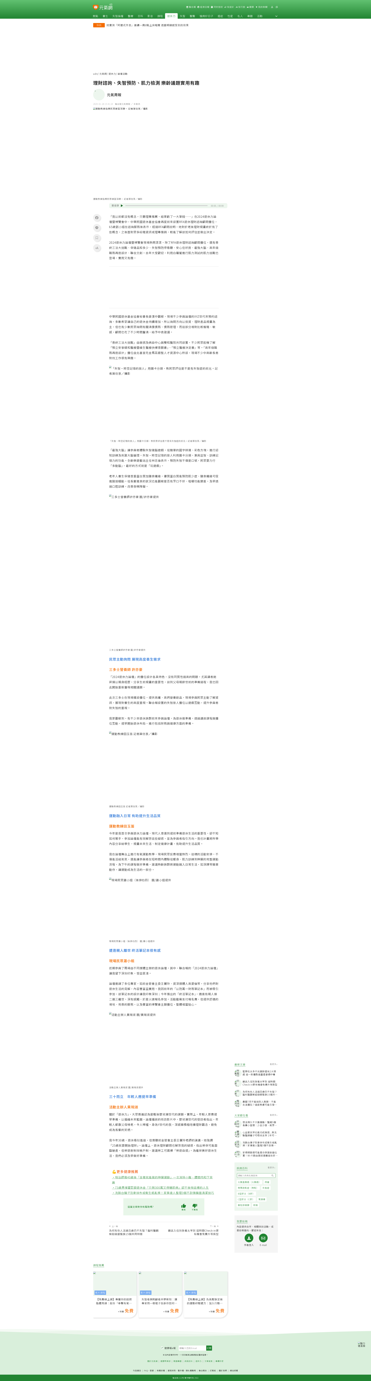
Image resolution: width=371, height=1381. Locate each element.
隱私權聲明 (191, 1370)
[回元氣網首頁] (105, 7)
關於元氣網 (152, 1361)
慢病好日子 (206, 16)
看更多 (273, 1064)
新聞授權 (161, 1371)
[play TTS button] (122, 205)
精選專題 (177, 1361)
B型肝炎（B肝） (246, 1193)
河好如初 (218, 7)
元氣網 (103, 73)
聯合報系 (203, 1371)
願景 (251, 7)
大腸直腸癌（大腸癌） (249, 1182)
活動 (260, 16)
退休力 (171, 16)
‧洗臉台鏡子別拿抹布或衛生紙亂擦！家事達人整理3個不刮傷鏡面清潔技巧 (163, 1193)
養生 (105, 16)
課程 (160, 16)
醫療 (130, 16)
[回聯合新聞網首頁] (96, 7)
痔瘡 (267, 1182)
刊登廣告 (137, 1371)
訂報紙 (213, 1371)
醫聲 (192, 16)
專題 (250, 16)
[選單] (276, 7)
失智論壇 (117, 16)
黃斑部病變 (243, 1205)
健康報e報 (170, 1348)
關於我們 (223, 1371)
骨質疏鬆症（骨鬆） (248, 1187)
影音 (150, 16)
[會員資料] (272, 7)
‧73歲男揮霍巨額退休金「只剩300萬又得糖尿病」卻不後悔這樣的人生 (160, 1187)
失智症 (265, 1187)
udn (95, 73)
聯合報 (192, 7)
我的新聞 (263, 7)
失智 (182, 16)
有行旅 (241, 7)
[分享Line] (96, 227)
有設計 (230, 7)
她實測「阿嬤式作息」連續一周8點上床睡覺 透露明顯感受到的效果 (148, 25)
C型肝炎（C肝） (246, 1199)
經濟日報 (204, 7)
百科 (140, 16)
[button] (276, 16)
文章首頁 (208, 1361)
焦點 (95, 16)
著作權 (181, 1370)
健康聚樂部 (165, 1361)
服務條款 (172, 1370)
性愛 (230, 16)
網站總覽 (234, 1371)
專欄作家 (219, 1361)
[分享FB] (96, 217)
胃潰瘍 (261, 1199)
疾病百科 (188, 1361)
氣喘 (255, 1205)
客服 (152, 1370)
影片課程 (100, 1292)
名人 (240, 16)
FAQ (146, 1370)
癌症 (220, 16)
